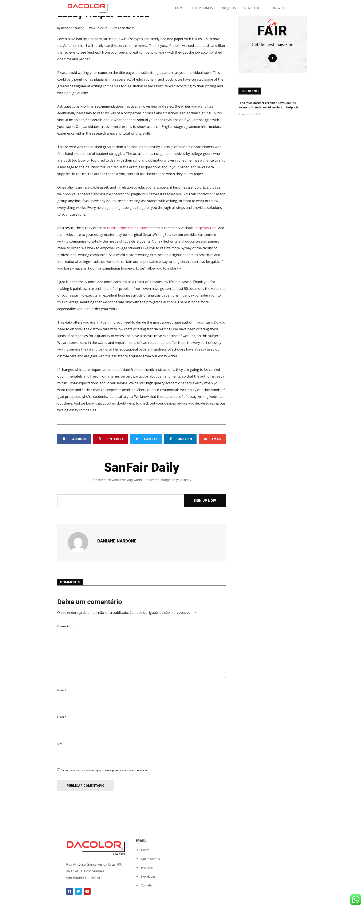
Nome (61, 690)
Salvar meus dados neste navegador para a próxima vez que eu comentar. (104, 770)
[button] (74, 439)
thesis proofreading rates (127, 227)
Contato (277, 8)
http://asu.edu (206, 227)
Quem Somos (202, 8)
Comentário (65, 626)
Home (179, 8)
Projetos (228, 8)
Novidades (252, 8)
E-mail (61, 717)
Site (59, 743)
